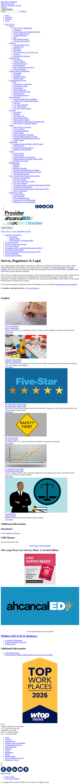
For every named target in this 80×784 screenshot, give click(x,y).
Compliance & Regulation (13, 640)
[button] (23, 11)
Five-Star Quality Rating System (15, 406)
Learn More (9, 334)
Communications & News (13, 745)
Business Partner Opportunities (15, 743)
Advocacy (8, 739)
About (7, 737)
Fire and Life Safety (11, 440)
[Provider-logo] (14, 215)
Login (7, 15)
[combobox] (10, 11)
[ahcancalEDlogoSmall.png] (19, 220)
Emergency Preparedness (13, 361)
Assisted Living (10, 741)
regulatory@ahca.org (13, 533)
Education (8, 749)
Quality (7, 754)
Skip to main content (7, 3)
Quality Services (10, 644)
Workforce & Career (11, 760)
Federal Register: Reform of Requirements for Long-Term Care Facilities (29, 655)
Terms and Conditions (12, 779)
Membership (9, 752)
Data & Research (10, 747)
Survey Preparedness (12, 328)
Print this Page (5, 773)
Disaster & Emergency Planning (15, 642)
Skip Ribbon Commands (9, 2)
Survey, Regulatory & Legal (21, 231)
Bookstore (8, 17)
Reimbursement (10, 756)
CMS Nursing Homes (12, 653)
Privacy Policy (10, 777)
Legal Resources (10, 516)
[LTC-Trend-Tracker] (24, 224)
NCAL (7, 21)
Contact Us (8, 19)
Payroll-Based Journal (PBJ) (14, 471)
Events (7, 750)
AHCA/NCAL (6, 231)
